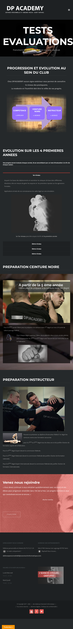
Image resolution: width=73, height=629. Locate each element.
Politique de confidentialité (49, 606)
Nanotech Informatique (47, 604)
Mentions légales (35, 606)
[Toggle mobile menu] (69, 10)
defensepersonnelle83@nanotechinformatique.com (22, 556)
